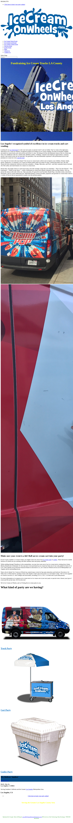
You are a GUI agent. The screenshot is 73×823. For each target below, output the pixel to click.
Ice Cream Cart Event (10, 43)
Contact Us (7, 52)
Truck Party (6, 648)
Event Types (7, 47)
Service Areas (8, 46)
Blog (5, 49)
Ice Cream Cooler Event (11, 44)
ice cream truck (14, 150)
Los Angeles (29, 789)
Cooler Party (7, 772)
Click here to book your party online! (14, 4)
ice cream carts (47, 559)
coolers (55, 559)
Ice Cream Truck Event (10, 41)
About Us (7, 51)
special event (20, 158)
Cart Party (6, 710)
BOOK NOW (5, 781)
